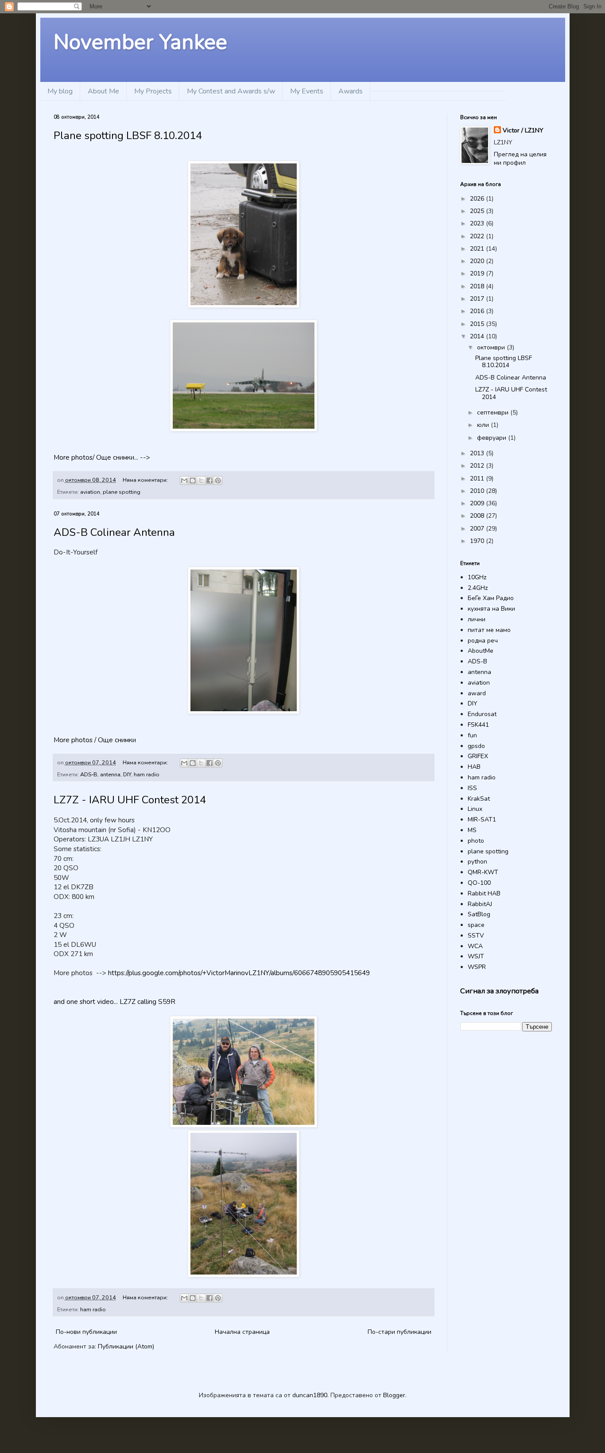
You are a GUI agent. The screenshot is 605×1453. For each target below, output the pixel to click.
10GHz (477, 577)
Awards (350, 91)
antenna (110, 774)
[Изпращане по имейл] (184, 480)
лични (476, 619)
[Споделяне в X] (201, 480)
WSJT (476, 956)
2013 (478, 453)
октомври (492, 347)
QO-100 (479, 883)
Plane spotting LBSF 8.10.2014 (128, 135)
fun (472, 735)
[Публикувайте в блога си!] (192, 480)
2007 (478, 528)
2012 (478, 465)
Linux (475, 809)
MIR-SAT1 (482, 819)
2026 (478, 198)
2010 (478, 491)
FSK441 (478, 725)
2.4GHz (478, 588)
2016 (478, 311)
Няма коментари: (146, 480)
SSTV (476, 935)
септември (493, 412)
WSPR (477, 967)
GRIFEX (478, 756)
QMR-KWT (483, 872)
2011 (478, 478)
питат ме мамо (489, 630)
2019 (478, 273)
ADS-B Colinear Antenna (114, 532)
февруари (492, 438)
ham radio (146, 774)
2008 (478, 515)
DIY (127, 774)
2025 (478, 211)
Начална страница (242, 1332)
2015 (478, 324)
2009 (478, 503)
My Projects (153, 91)
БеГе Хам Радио (491, 598)
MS (472, 830)
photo (476, 841)
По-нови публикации (86, 1332)
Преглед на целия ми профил (520, 158)
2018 (478, 286)
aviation (90, 492)
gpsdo (476, 746)
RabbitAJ (480, 904)
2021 (478, 248)
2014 (478, 336)
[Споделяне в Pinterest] (217, 480)
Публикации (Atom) (126, 1346)
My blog (60, 91)
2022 (478, 236)
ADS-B (88, 774)
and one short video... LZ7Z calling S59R (114, 1001)
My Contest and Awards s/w (231, 91)
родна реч (483, 640)
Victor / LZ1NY (523, 130)
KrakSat (479, 798)
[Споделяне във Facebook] (209, 480)
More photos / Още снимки (95, 739)
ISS (472, 788)
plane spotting (121, 492)
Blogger (394, 1395)
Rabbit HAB (484, 893)
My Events (306, 91)
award (477, 693)
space (476, 925)
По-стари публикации (399, 1332)
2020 (478, 261)
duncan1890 (309, 1395)
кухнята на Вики (491, 608)
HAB (474, 767)
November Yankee (140, 42)
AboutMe (480, 651)
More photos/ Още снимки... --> (102, 457)
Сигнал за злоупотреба (499, 991)
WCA (475, 946)
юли (484, 425)
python (477, 861)
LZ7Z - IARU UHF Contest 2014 (130, 800)
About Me (103, 91)
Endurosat (482, 714)
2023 (478, 223)
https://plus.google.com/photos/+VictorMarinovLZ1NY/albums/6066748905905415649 (239, 972)
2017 (478, 298)
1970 (478, 541)
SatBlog (479, 914)
